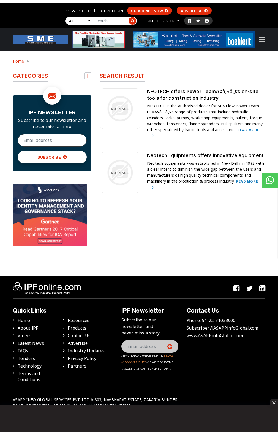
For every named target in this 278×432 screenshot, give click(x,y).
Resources (78, 320)
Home (18, 61)
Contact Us (79, 336)
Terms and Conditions (29, 376)
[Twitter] (198, 21)
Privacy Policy (82, 358)
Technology (30, 366)
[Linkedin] (207, 21)
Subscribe (49, 157)
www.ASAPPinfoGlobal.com (215, 336)
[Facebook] (189, 21)
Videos (25, 336)
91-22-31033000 (79, 10)
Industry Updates (86, 351)
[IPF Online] (40, 39)
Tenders (26, 358)
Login (147, 20)
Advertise (192, 11)
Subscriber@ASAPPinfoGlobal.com (222, 328)
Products (77, 328)
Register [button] (166, 20)
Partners (77, 366)
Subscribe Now (147, 11)
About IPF (28, 328)
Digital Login (110, 10)
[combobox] (80, 21)
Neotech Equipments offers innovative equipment (205, 155)
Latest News (31, 343)
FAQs (23, 351)
